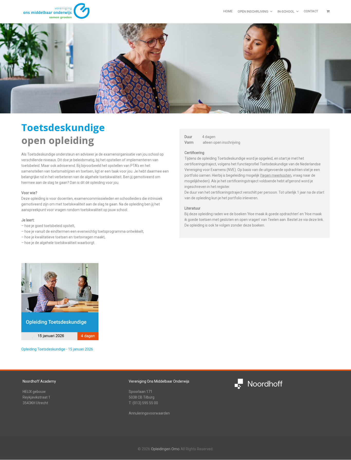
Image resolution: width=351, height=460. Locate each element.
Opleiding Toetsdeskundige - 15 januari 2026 (57, 349)
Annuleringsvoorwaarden (149, 413)
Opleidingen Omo (165, 449)
